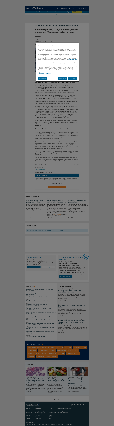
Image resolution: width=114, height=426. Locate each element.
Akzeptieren (72, 78)
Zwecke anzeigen (42, 78)
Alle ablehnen (62, 78)
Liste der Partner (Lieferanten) (44, 73)
